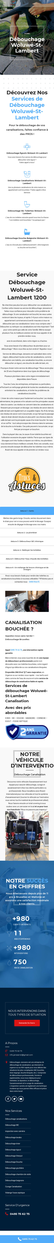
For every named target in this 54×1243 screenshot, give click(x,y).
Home (27, 34)
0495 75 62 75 (16, 650)
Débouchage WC (12, 1125)
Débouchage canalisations (16, 1119)
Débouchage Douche (13, 1162)
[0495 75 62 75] (6, 1051)
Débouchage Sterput (13, 1156)
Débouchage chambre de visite (18, 1174)
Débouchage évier (12, 1144)
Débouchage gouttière (14, 1168)
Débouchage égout (13, 1150)
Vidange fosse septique (15, 1193)
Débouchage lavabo (13, 1137)
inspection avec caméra (15, 1131)
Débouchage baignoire (14, 1180)
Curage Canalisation (13, 1187)
